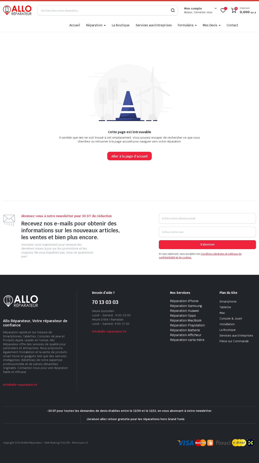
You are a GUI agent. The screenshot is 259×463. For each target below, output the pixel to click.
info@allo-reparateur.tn (20, 385)
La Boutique (121, 25)
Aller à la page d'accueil (129, 156)
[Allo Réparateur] (17, 10)
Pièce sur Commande (234, 341)
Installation (227, 324)
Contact (232, 25)
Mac (222, 313)
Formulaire (185, 25)
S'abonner (207, 244)
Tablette (225, 307)
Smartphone (228, 301)
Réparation (94, 25)
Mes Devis (210, 25)
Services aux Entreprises (154, 25)
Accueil (74, 25)
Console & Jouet (231, 318)
